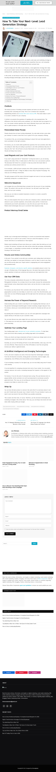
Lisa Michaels (10, 28)
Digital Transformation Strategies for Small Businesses (16, 618)
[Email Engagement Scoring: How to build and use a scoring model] (14, 453)
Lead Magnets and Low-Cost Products (15, 87)
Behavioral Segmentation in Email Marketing (38, 463)
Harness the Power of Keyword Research (16, 96)
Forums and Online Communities (14, 92)
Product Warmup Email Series (13, 91)
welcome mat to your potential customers (29, 331)
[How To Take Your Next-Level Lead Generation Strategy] (28, 44)
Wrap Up (9, 101)
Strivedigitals (35, 768)
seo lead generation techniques (11, 408)
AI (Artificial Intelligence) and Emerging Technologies (19, 99)
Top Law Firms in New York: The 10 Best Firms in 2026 (15, 730)
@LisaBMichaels (48, 437)
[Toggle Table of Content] (30, 82)
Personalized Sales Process (12, 86)
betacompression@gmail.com (9, 701)
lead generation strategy (23, 406)
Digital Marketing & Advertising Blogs (11, 17)
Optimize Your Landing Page (13, 97)
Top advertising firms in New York (11, 621)
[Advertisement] (30, 223)
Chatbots (8, 84)
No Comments (42, 28)
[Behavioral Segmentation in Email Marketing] (41, 453)
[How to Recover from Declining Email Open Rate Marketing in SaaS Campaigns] (14, 476)
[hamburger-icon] (8, 8)
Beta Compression (43, 578)
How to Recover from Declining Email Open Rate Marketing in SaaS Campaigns (14, 486)
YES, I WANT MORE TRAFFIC (26, 3)
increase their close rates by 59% (27, 113)
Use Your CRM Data (10, 94)
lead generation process (9, 406)
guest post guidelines (25, 585)
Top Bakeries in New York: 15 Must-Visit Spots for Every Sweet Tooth (19, 623)
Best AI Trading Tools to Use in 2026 (11, 733)
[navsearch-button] (53, 8)
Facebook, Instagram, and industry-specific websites (18, 268)
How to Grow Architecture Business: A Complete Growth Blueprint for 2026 (21, 615)
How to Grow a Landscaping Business (11, 626)
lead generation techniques (37, 406)
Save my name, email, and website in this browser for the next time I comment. (25, 529)
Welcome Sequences (11, 89)
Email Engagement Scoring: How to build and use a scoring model (13, 463)
